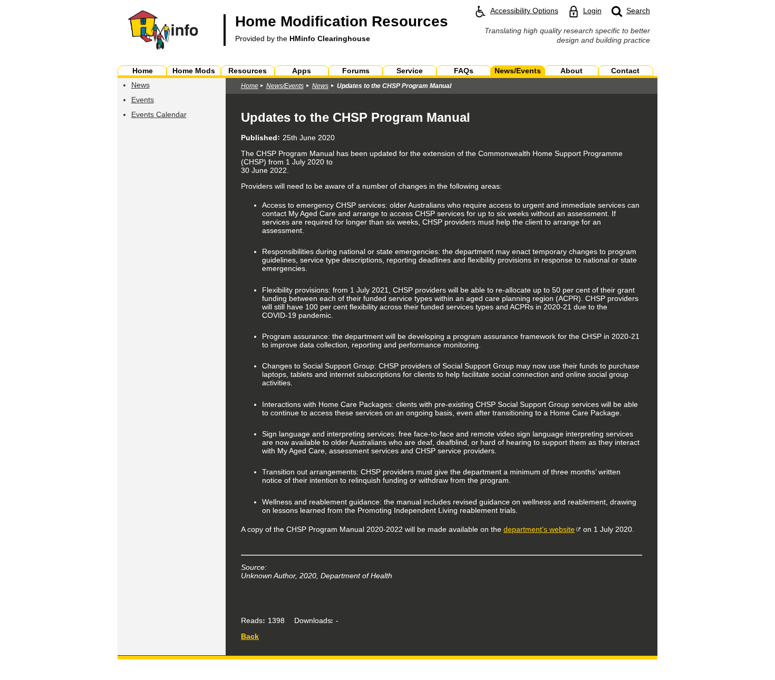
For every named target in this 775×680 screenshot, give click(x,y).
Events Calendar (159, 114)
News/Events (285, 86)
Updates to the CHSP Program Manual (394, 86)
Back (250, 636)
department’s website (539, 529)
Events (142, 99)
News (140, 85)
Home (249, 86)
